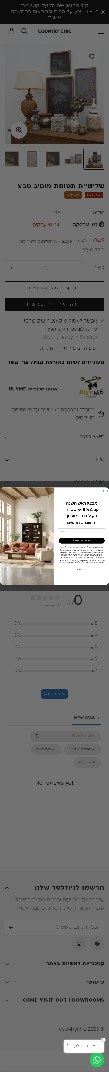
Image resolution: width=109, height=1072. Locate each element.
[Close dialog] (106, 491)
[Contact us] (97, 1060)
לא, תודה (81, 569)
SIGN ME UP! (81, 540)
